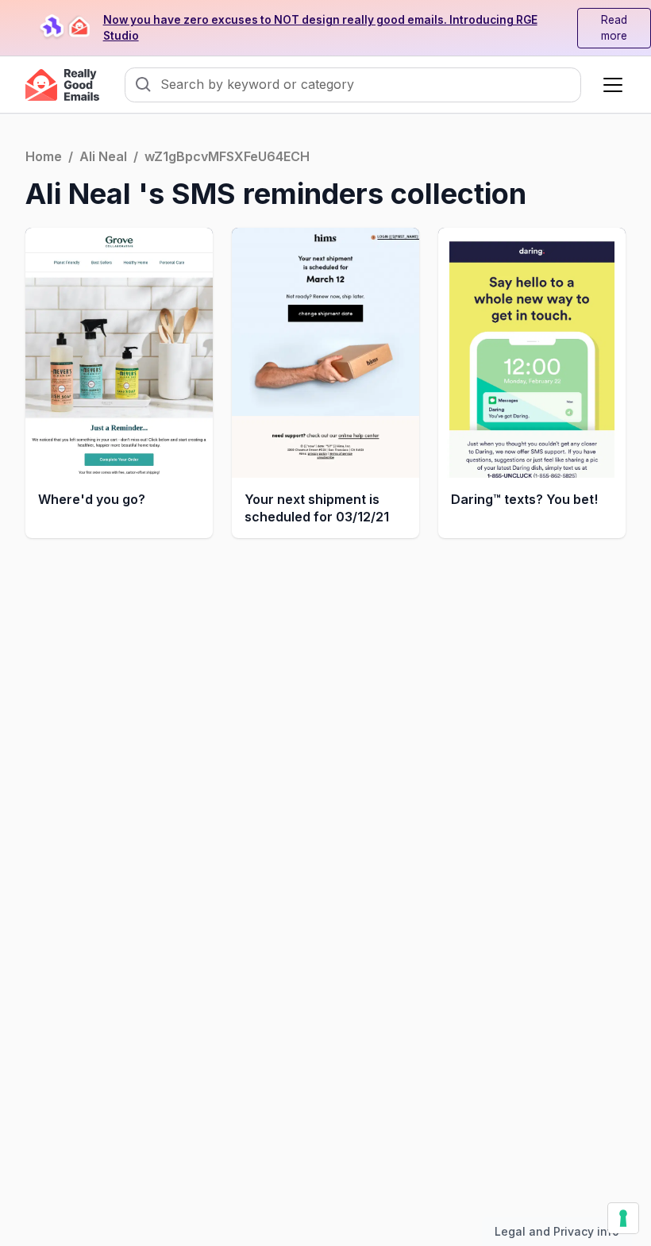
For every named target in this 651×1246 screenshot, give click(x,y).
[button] (610, 85)
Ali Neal (103, 156)
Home (43, 156)
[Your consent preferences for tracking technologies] (623, 1218)
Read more (614, 28)
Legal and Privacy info (557, 1231)
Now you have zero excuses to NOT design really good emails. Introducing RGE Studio (320, 28)
